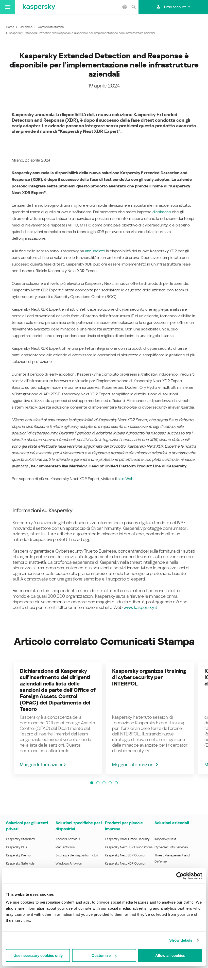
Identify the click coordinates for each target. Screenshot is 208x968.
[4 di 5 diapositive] (110, 783)
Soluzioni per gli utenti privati (27, 825)
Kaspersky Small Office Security (127, 839)
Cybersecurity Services (171, 847)
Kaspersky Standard (20, 839)
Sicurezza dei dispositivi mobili (77, 855)
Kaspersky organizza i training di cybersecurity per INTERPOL (149, 677)
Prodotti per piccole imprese (124, 825)
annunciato (95, 251)
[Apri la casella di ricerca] (133, 7)
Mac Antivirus (65, 847)
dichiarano (161, 211)
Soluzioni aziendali (171, 822)
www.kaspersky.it (140, 607)
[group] (58, 718)
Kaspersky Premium (19, 855)
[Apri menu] (7, 7)
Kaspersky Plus (16, 847)
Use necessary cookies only (38, 955)
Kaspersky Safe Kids (20, 863)
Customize (101, 955)
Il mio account (175, 7)
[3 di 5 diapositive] (104, 783)
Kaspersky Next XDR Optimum (126, 863)
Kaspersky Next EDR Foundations (128, 847)
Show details (180, 940)
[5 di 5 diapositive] (116, 783)
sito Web (125, 478)
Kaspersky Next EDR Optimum (126, 855)
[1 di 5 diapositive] (92, 783)
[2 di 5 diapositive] (98, 783)
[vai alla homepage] (39, 7)
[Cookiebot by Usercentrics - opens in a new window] (180, 876)
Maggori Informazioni (41, 764)
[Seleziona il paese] (125, 7)
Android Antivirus (68, 839)
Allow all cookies (170, 955)
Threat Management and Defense (172, 858)
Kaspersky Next (165, 839)
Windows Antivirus (69, 863)
